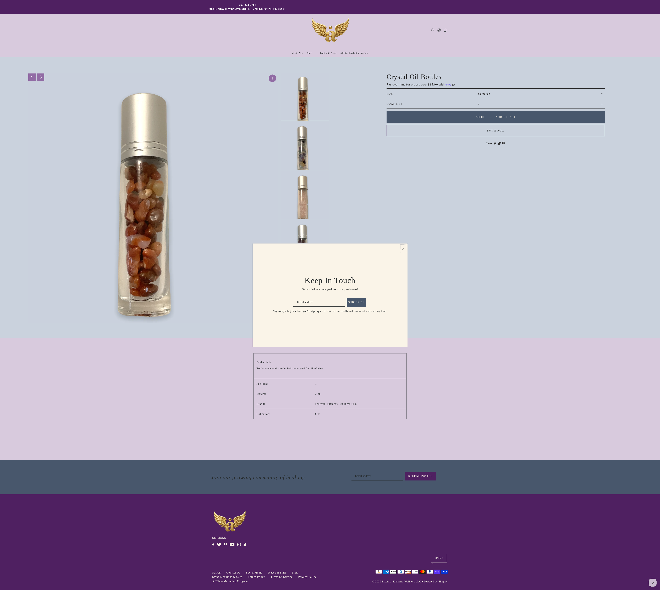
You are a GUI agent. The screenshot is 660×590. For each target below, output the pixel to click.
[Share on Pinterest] (503, 143)
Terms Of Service (282, 576)
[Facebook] (214, 546)
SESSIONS (219, 537)
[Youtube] (233, 546)
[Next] (40, 77)
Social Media (254, 572)
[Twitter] (220, 546)
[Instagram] (240, 546)
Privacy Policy (307, 576)
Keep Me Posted (420, 475)
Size (390, 93)
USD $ (439, 558)
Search (216, 572)
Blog (295, 572)
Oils (317, 414)
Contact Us (233, 572)
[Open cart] (445, 30)
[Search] (433, 30)
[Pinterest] (226, 546)
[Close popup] (403, 248)
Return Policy (256, 576)
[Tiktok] (246, 546)
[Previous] (32, 77)
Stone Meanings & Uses (227, 576)
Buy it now (495, 130)
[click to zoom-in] (272, 78)
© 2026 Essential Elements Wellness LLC (396, 581)
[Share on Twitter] (499, 143)
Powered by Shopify (436, 581)
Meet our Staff (277, 572)
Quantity (395, 103)
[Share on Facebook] (495, 143)
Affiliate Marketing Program (230, 581)
